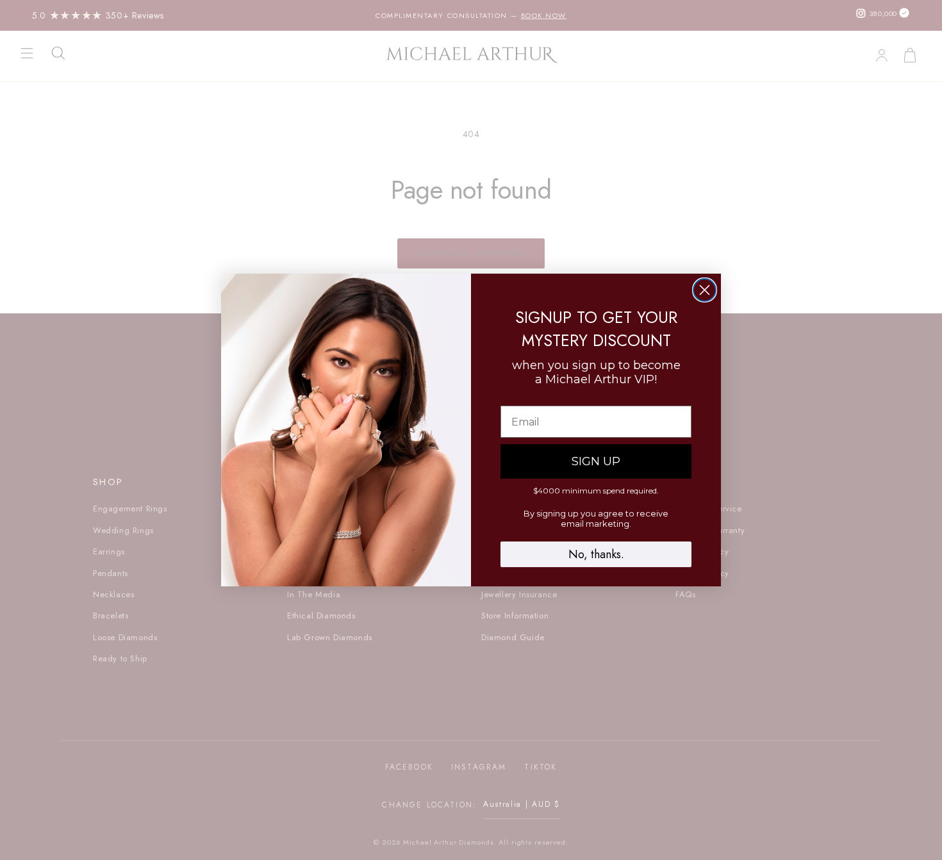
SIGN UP (596, 461)
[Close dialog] (704, 290)
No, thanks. (596, 554)
